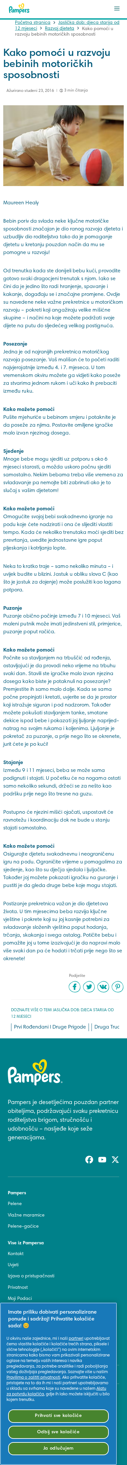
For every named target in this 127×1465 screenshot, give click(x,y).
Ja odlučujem (58, 1448)
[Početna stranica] (19, 8)
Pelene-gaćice (23, 1226)
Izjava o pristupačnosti (31, 1276)
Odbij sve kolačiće (58, 1432)
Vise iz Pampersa (26, 1243)
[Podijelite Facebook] (74, 987)
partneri (76, 1339)
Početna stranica (32, 23)
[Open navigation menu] (117, 8)
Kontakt (15, 1254)
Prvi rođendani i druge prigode (50, 1027)
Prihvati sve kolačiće (58, 1415)
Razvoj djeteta (59, 28)
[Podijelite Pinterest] (117, 987)
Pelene (15, 1204)
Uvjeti (13, 1265)
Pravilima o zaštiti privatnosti (33, 1377)
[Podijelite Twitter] (89, 987)
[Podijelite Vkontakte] (103, 987)
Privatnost (18, 1288)
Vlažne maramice (26, 1215)
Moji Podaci (20, 1299)
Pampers (17, 1193)
